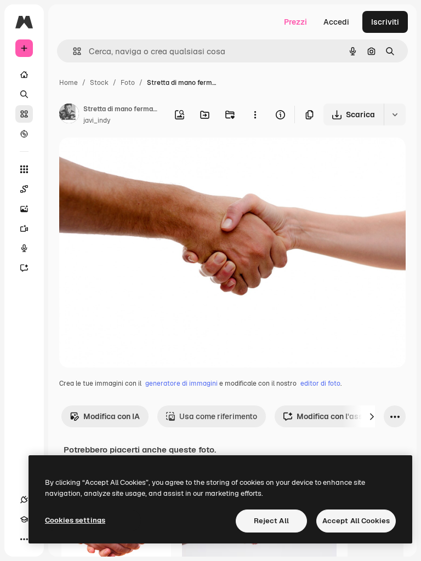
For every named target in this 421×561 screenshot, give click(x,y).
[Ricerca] (24, 94)
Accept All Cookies (356, 520)
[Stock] (24, 114)
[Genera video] (24, 228)
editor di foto (320, 383)
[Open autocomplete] (73, 51)
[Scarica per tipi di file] (395, 114)
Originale (131, 158)
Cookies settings (75, 520)
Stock (99, 82)
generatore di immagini (181, 383)
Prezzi (295, 22)
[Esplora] (24, 133)
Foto (128, 82)
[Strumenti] (24, 169)
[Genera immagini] (24, 208)
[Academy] (24, 519)
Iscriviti (385, 22)
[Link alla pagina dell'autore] (69, 115)
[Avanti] (372, 416)
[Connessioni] (24, 499)
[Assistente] (24, 268)
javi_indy (96, 120)
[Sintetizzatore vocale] (24, 248)
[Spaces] (24, 189)
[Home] (24, 74)
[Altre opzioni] (255, 114)
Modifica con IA (111, 416)
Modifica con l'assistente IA (347, 416)
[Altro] (24, 539)
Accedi (336, 22)
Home (68, 82)
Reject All (271, 520)
